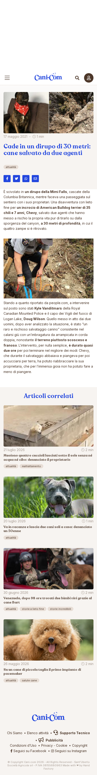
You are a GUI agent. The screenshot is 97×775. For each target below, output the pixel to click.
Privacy (47, 745)
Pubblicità (54, 740)
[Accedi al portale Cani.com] (88, 78)
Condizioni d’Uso (23, 745)
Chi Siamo (14, 733)
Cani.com (49, 77)
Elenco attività (37, 733)
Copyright (79, 745)
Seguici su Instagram (70, 751)
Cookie (61, 745)
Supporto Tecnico (74, 733)
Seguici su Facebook (29, 751)
